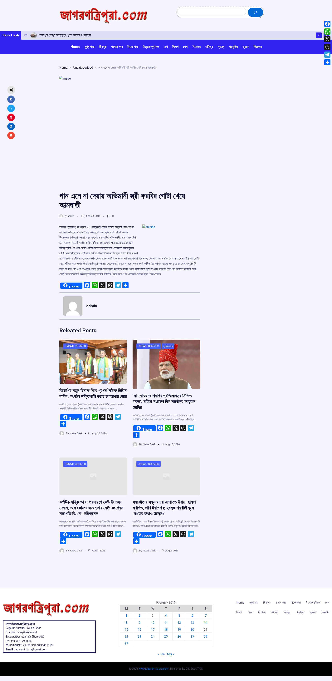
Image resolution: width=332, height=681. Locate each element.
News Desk (76, 433)
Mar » (170, 654)
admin (70, 216)
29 (126, 643)
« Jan (161, 654)
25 (166, 636)
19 (179, 629)
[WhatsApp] (327, 31)
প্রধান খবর (168, 346)
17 (152, 629)
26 (179, 636)
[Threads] (327, 47)
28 (205, 636)
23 (139, 636)
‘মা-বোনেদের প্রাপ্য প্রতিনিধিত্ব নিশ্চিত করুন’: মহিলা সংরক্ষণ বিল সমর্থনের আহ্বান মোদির (164, 401)
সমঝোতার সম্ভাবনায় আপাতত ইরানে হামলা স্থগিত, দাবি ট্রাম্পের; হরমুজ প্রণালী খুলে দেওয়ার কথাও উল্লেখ (164, 507)
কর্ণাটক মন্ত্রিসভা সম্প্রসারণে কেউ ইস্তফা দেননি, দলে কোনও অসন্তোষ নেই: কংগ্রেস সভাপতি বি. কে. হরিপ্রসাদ (91, 507)
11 (166, 622)
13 (192, 622)
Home (63, 67)
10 (152, 622)
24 (152, 636)
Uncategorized (83, 67)
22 (126, 636)
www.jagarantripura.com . (154, 668)
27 (192, 636)
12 (179, 622)
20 (192, 629)
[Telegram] (327, 54)
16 (139, 629)
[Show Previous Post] (319, 35)
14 (205, 622)
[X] (327, 39)
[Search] (255, 12)
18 (166, 629)
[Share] (327, 62)
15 (126, 629)
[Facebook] (327, 24)
